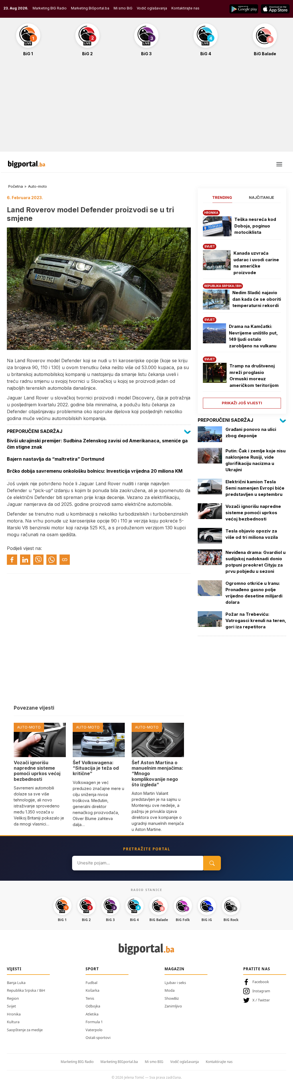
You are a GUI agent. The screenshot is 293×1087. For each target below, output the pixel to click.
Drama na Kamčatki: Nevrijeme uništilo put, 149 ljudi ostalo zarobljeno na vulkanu (253, 336)
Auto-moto (37, 186)
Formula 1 (94, 1021)
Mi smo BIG (154, 1061)
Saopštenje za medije (25, 1029)
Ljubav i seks (175, 982)
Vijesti (14, 968)
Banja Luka (16, 982)
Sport (92, 968)
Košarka (92, 990)
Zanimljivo (173, 1006)
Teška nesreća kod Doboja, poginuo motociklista (255, 226)
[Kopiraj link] (65, 560)
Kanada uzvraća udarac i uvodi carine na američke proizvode (256, 262)
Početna (15, 186)
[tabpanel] (242, 307)
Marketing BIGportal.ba (119, 1061)
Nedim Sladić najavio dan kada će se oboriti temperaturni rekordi (256, 299)
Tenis (90, 998)
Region (13, 998)
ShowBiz (172, 998)
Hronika (14, 1014)
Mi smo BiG (123, 8)
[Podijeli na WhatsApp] (51, 560)
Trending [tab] (222, 197)
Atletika (92, 1014)
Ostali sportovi (98, 1037)
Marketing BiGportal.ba (90, 8)
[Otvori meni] (279, 164)
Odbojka (93, 1006)
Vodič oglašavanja (152, 8)
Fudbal (91, 982)
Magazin (175, 968)
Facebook (260, 981)
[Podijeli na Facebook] (12, 560)
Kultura (13, 1021)
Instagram (261, 990)
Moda (170, 990)
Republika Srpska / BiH (26, 990)
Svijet (11, 1006)
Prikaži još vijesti (242, 403)
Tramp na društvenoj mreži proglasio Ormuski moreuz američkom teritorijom (254, 375)
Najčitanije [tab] (261, 197)
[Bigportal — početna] (26, 164)
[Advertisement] (146, 107)
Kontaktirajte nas (185, 8)
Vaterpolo (94, 1029)
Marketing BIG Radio (50, 8)
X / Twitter (261, 1000)
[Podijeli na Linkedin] (25, 560)
